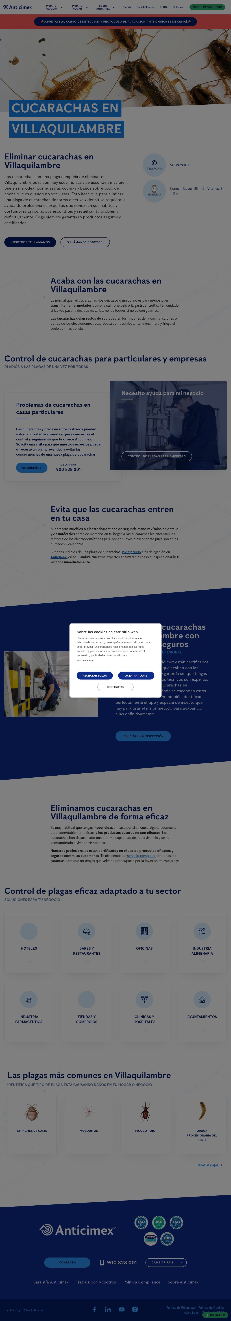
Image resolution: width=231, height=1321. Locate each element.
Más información (85, 660)
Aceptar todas (136, 675)
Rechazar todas (95, 675)
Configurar (115, 687)
